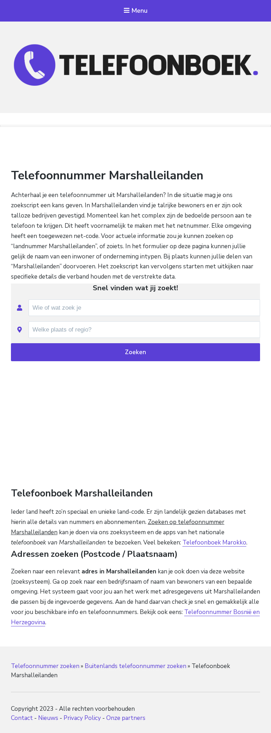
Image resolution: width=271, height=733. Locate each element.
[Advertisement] (135, 149)
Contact (22, 718)
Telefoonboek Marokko (214, 542)
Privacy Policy (82, 718)
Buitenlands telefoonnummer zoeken (135, 666)
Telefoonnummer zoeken (45, 666)
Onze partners (125, 718)
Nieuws (48, 718)
